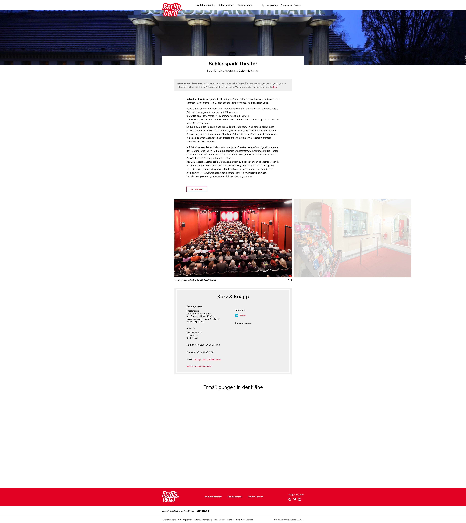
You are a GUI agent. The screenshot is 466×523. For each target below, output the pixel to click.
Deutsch (297, 5)
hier (275, 87)
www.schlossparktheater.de (199, 366)
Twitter (294, 499)
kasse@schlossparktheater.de (207, 359)
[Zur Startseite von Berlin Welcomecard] (167, 5)
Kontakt (230, 520)
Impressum (187, 520)
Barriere (286, 5)
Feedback (250, 520)
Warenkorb (263, 5)
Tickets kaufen (245, 5)
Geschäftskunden (169, 520)
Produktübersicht (205, 5)
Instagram (299, 499)
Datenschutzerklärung (203, 520)
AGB (179, 520)
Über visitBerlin (219, 520)
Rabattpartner (226, 5)
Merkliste (274, 5)
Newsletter (239, 520)
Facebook (289, 499)
